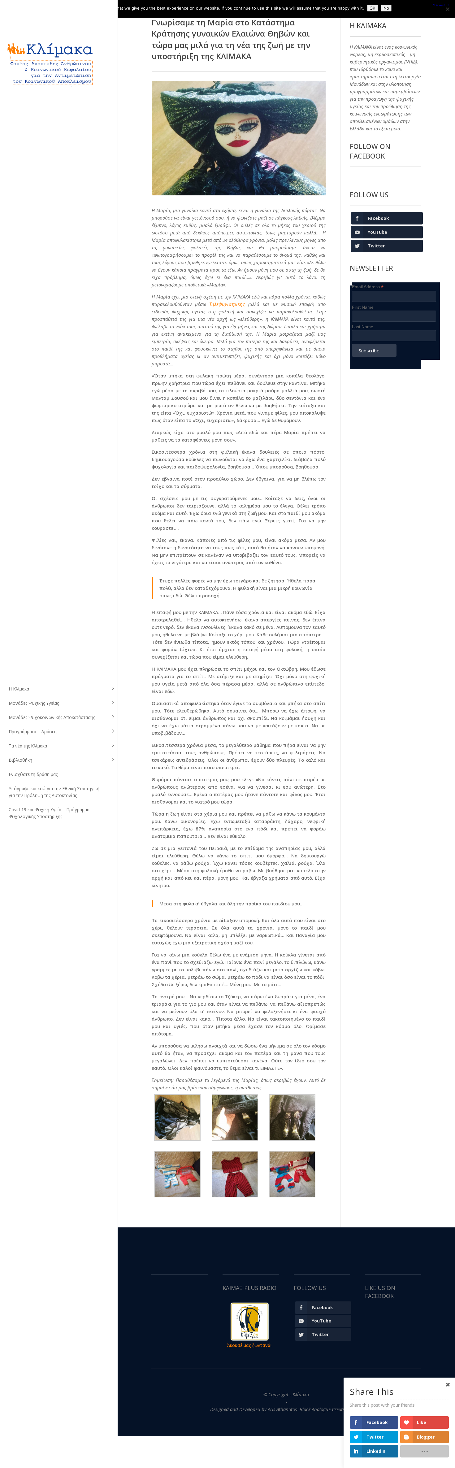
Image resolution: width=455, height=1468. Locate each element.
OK (372, 8)
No (386, 8)
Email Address (368, 287)
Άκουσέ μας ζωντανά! (249, 1345)
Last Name (362, 326)
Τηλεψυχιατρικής (227, 304)
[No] (447, 9)
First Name (363, 307)
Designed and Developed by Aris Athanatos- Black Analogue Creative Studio (286, 1409)
